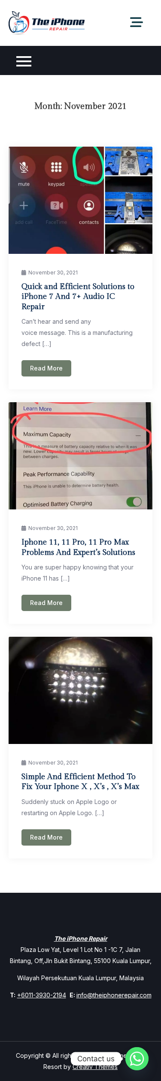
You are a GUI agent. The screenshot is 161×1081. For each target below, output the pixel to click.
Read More (46, 368)
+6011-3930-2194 (41, 995)
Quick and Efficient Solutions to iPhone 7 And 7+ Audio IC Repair (77, 296)
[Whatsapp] (137, 1058)
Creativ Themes (95, 1066)
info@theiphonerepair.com (114, 995)
